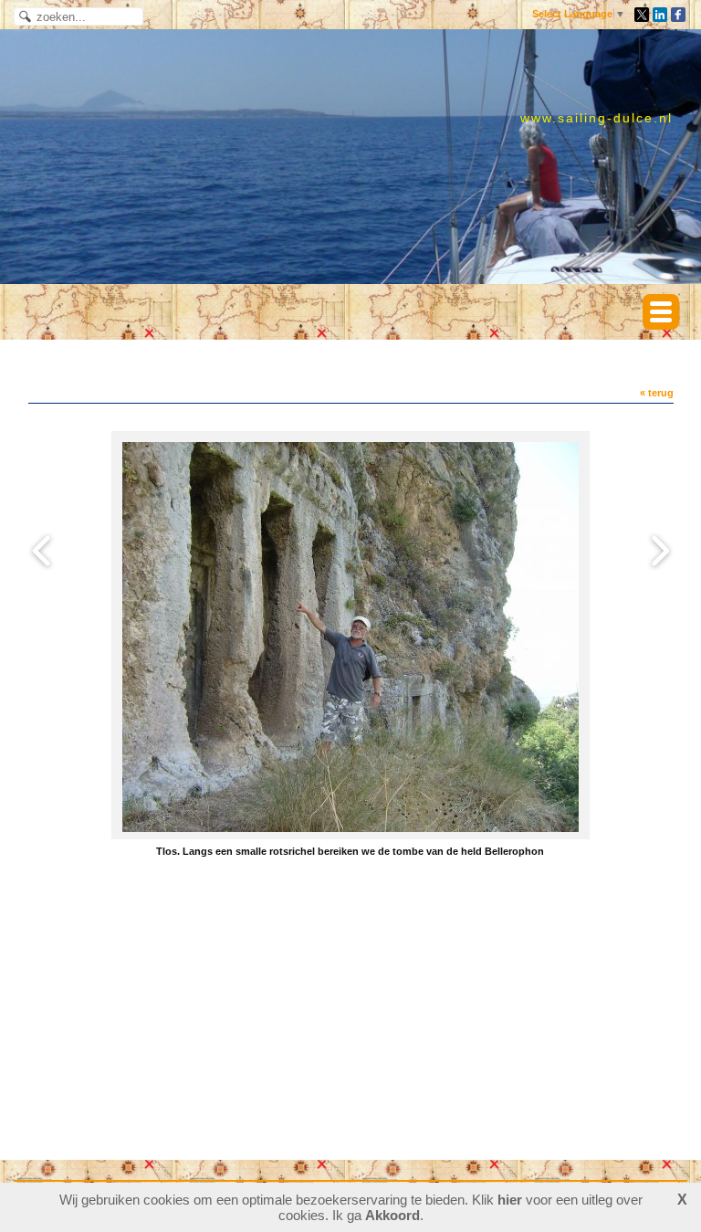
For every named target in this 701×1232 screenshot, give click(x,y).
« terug (657, 392)
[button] (661, 312)
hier (509, 1199)
